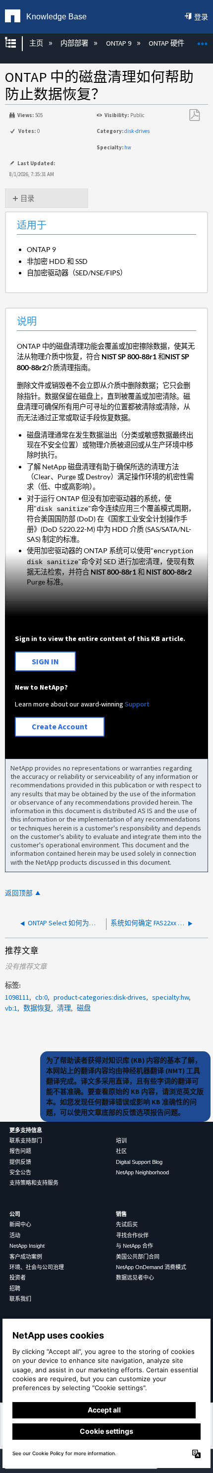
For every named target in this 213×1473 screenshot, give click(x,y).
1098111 (17, 997)
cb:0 (41, 997)
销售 (121, 1214)
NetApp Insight (27, 1246)
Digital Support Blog (139, 1162)
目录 (27, 198)
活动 (14, 1235)
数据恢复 (37, 1008)
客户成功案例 (25, 1257)
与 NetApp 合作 (134, 1246)
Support (137, 704)
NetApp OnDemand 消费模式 (151, 1267)
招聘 (14, 1288)
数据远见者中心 (135, 1278)
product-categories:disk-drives (99, 997)
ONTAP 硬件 (167, 43)
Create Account (60, 726)
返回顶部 (19, 893)
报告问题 (20, 1151)
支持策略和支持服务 (33, 1183)
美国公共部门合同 (138, 1257)
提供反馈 (20, 1162)
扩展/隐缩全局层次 (17, 43)
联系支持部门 (25, 1141)
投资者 (17, 1278)
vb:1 (11, 1008)
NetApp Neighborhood (142, 1172)
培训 (121, 1141)
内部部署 (75, 43)
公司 (14, 1214)
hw (127, 147)
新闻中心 (20, 1224)
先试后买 (127, 1224)
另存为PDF (194, 115)
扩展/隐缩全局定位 (202, 40)
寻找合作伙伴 (132, 1235)
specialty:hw (170, 997)
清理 (64, 1008)
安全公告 (20, 1172)
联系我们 (20, 1299)
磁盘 (84, 1008)
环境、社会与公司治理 (36, 1267)
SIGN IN (45, 661)
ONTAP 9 (119, 43)
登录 (201, 16)
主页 (36, 43)
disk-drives (137, 131)
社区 (121, 1151)
